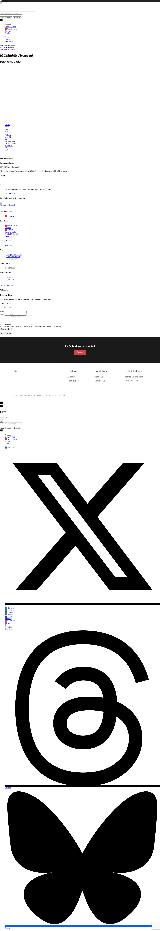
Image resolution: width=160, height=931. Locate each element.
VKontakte (11, 621)
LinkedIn (10, 614)
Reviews (9, 127)
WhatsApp (11, 608)
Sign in (3, 47)
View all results (6, 18)
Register (11, 47)
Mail (8, 623)
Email (2, 314)
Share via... (10, 629)
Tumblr (9, 617)
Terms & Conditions (134, 377)
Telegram (10, 610)
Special (7, 125)
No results (17, 18)
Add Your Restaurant (8, 45)
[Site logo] (17, 11)
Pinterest (10, 612)
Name (2, 312)
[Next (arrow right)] (3, 419)
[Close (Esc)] (1, 417)
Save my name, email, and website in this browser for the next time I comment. (32, 327)
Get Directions (10, 193)
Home (7, 37)
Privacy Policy (131, 381)
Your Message (5, 324)
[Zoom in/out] (8, 417)
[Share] (3, 417)
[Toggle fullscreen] (6, 417)
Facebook (10, 448)
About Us (99, 377)
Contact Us (100, 381)
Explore (8, 39)
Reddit (9, 619)
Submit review (6, 329)
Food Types (9, 41)
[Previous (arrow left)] (1, 419)
